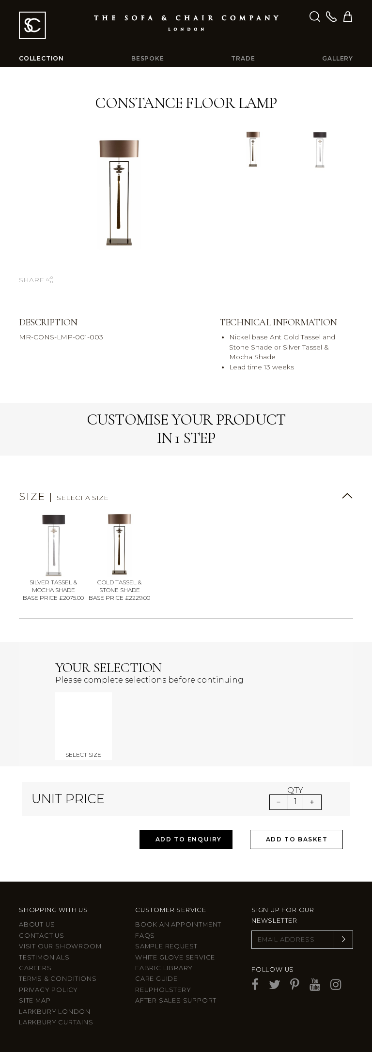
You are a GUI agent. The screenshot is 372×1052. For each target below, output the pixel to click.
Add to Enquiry (188, 839)
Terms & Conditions (57, 978)
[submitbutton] (343, 939)
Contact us (41, 935)
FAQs (145, 935)
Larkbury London (55, 1011)
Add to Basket (297, 839)
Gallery (337, 58)
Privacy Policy (48, 989)
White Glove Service (175, 957)
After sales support (176, 1000)
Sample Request (166, 946)
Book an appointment (178, 924)
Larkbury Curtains (56, 1022)
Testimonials (44, 957)
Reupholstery (163, 989)
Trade (243, 58)
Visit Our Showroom (60, 946)
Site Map (34, 1000)
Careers (35, 968)
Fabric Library (164, 968)
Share (32, 279)
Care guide (156, 978)
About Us (37, 924)
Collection (41, 58)
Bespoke (147, 58)
